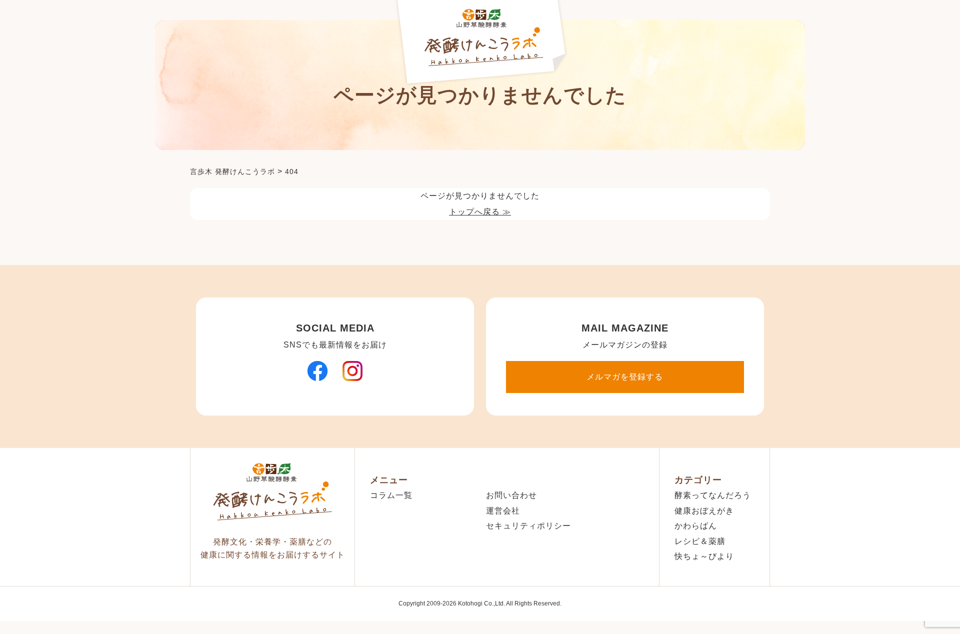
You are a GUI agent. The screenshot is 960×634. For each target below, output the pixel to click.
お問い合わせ (511, 495)
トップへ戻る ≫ (480, 212)
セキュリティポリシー (528, 526)
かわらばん (695, 526)
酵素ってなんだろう (712, 495)
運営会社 (503, 510)
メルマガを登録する (624, 376)
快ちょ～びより (704, 556)
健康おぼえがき (704, 510)
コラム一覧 (391, 495)
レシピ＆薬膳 (700, 541)
